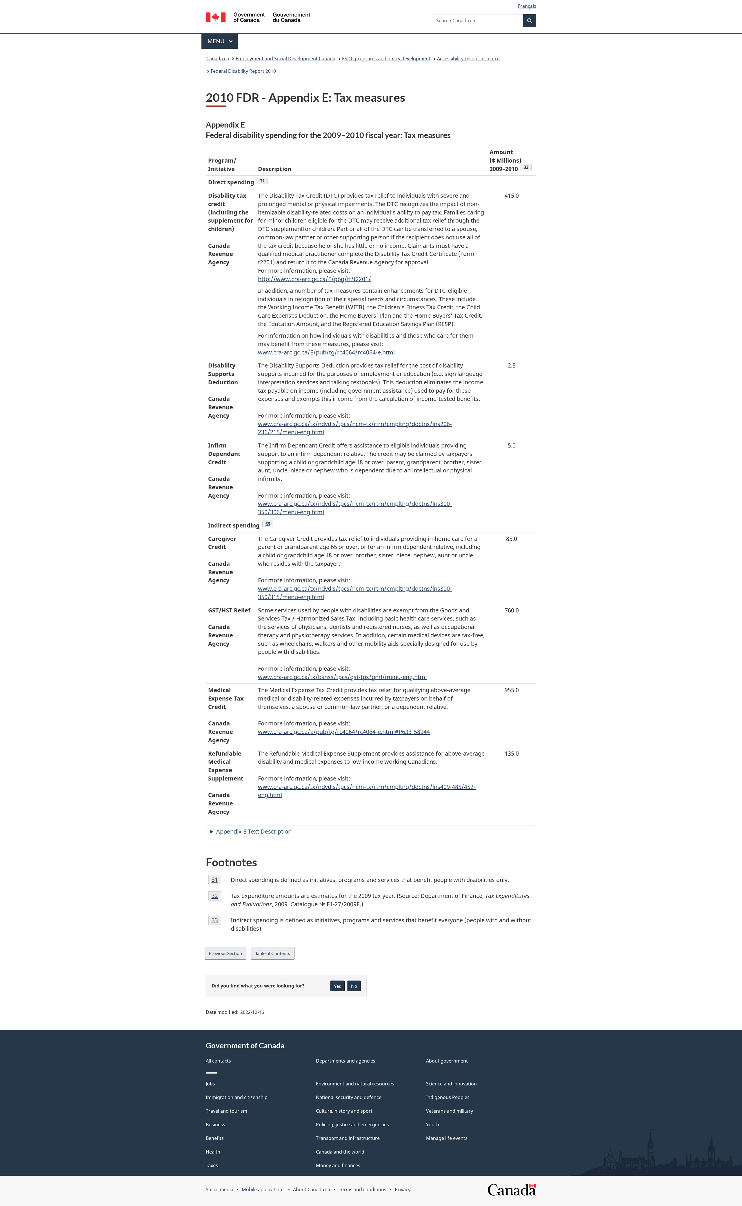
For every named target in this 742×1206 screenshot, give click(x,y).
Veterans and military (449, 1111)
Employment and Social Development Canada (285, 58)
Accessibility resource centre (468, 58)
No (354, 986)
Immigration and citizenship (237, 1097)
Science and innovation (451, 1084)
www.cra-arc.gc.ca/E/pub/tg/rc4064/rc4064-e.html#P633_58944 (344, 732)
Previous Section (225, 953)
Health (213, 1152)
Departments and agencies (345, 1061)
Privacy (402, 1189)
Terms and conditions (362, 1189)
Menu (217, 41)
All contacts (218, 1061)
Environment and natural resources (355, 1084)
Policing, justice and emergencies (352, 1124)
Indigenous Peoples (448, 1097)
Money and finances (338, 1165)
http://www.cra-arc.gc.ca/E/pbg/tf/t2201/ (314, 279)
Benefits (215, 1138)
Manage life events (447, 1138)
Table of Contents (272, 953)
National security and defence (348, 1097)
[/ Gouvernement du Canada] (258, 18)
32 (528, 167)
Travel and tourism (226, 1111)
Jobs (210, 1084)
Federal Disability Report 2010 (243, 71)
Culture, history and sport (344, 1111)
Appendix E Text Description (254, 831)
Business (215, 1124)
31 (264, 180)
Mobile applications (263, 1189)
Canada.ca (217, 58)
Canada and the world (340, 1152)
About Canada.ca (311, 1189)
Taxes (212, 1165)
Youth (432, 1124)
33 (269, 523)
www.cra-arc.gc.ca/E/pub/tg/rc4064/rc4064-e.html (326, 352)
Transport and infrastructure (348, 1138)
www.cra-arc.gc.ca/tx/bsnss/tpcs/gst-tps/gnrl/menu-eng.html (342, 677)
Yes (337, 986)
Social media (219, 1189)
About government (447, 1061)
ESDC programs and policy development (386, 58)
